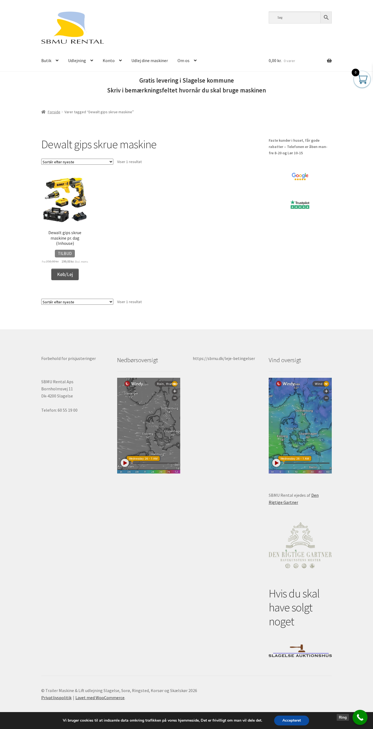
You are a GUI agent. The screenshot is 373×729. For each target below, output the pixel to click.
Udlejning (77, 60)
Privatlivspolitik (56, 697)
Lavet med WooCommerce (100, 697)
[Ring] (360, 717)
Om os (183, 60)
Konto (109, 60)
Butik (46, 60)
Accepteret (291, 720)
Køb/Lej (65, 274)
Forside (54, 111)
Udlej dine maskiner (149, 60)
